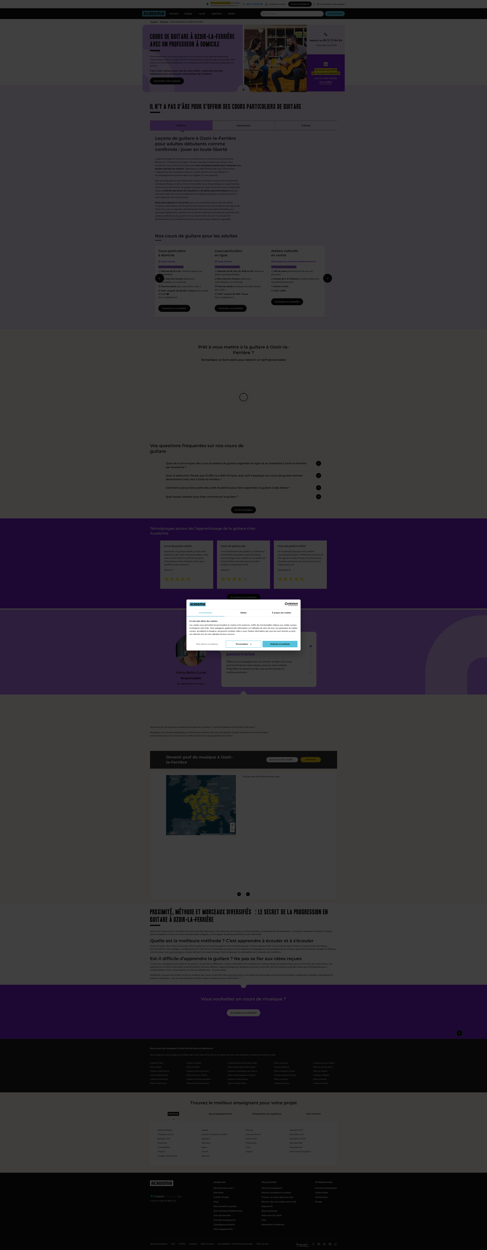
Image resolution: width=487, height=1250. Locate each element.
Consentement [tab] (205, 613)
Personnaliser (242, 644)
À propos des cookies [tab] (281, 613)
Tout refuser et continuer (207, 644)
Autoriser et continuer (280, 644)
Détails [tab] (243, 613)
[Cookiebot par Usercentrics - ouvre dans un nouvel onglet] (287, 604)
